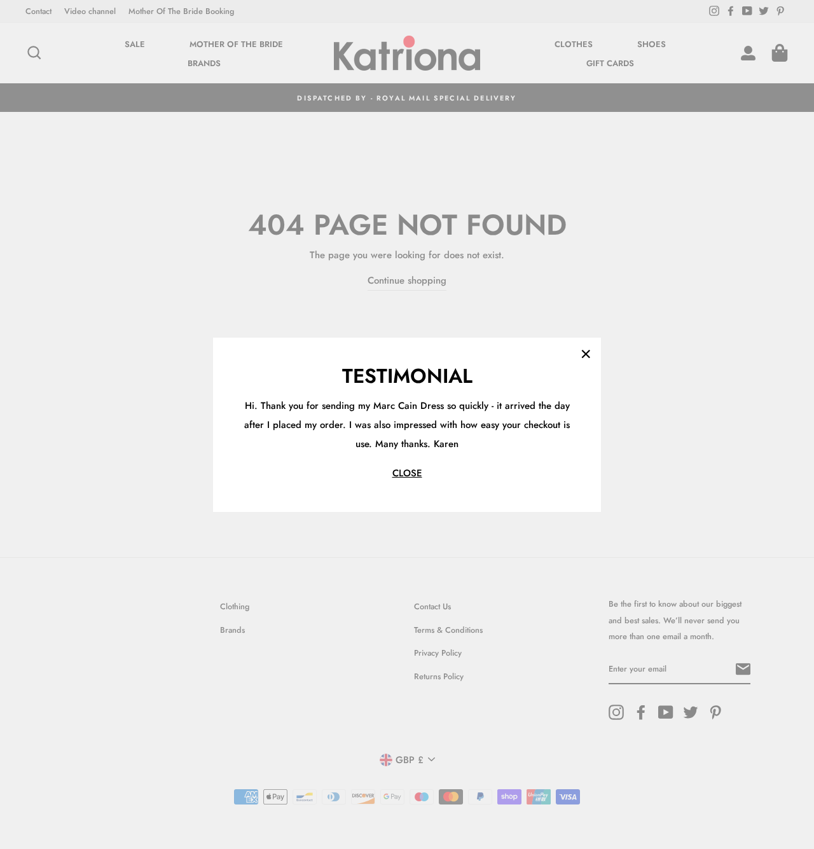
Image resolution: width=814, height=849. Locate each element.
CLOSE (407, 473)
